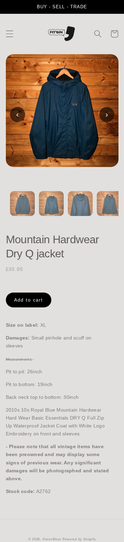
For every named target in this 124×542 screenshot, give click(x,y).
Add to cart (28, 300)
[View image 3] (80, 207)
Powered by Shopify (79, 539)
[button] (9, 34)
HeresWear (52, 539)
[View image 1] (22, 207)
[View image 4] (109, 207)
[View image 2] (51, 207)
